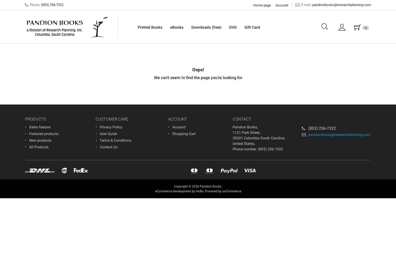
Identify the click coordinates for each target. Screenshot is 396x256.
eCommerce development (173, 191)
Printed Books (150, 27)
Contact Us (108, 147)
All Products (39, 147)
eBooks (177, 27)
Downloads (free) (206, 27)
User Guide (108, 134)
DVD (233, 27)
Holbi (199, 191)
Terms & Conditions (115, 140)
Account (281, 5)
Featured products (43, 134)
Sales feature (39, 127)
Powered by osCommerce (223, 191)
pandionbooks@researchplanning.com (341, 5)
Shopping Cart (183, 134)
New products (40, 140)
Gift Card (252, 27)
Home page (262, 5)
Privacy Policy (111, 127)
